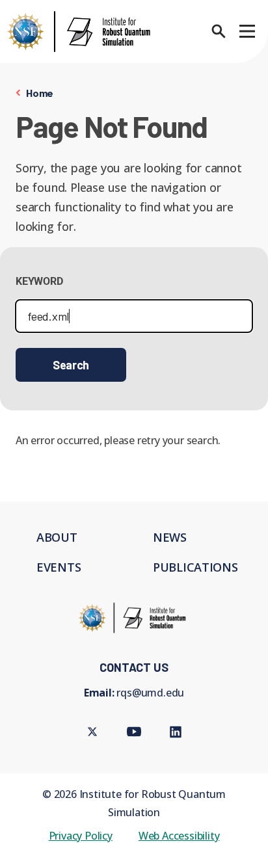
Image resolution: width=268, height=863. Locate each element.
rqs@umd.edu (150, 692)
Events (58, 567)
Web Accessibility (179, 836)
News (170, 537)
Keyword (39, 281)
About (56, 537)
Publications (195, 567)
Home (39, 92)
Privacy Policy (81, 836)
